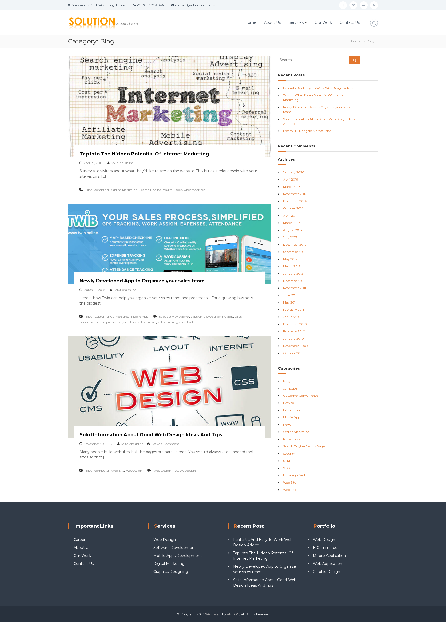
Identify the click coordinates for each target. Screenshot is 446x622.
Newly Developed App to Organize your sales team (142, 281)
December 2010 (295, 324)
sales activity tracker (174, 316)
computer (101, 190)
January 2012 (293, 273)
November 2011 (294, 288)
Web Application (327, 563)
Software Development (174, 547)
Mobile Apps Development (177, 555)
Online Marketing (124, 190)
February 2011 (293, 310)
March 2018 (292, 187)
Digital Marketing (169, 563)
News (287, 424)
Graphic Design (326, 571)
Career (79, 539)
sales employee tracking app (212, 316)
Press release (292, 439)
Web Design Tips (165, 470)
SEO (286, 468)
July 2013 (290, 237)
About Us (272, 22)
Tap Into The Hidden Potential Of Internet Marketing (144, 154)
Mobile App (139, 316)
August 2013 (292, 230)
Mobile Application (329, 555)
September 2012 (295, 252)
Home (250, 22)
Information (292, 410)
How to (288, 403)
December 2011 (294, 281)
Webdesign (134, 470)
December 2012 (294, 244)
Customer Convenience (111, 316)
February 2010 (294, 331)
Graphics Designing (170, 571)
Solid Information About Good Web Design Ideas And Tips (150, 435)
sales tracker (147, 322)
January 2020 (294, 172)
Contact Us (350, 22)
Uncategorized (194, 190)
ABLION (233, 614)
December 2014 (295, 201)
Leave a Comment (165, 444)
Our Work (323, 22)
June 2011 (290, 295)
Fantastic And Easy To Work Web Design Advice (318, 88)
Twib (190, 322)
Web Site (117, 470)
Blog (89, 190)
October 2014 (293, 208)
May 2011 (290, 302)
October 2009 (294, 353)
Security (289, 453)
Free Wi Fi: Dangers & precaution (307, 131)
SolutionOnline (122, 163)
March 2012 (291, 266)
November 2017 (295, 194)
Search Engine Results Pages (160, 190)
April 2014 (290, 215)
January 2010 (293, 338)
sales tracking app (171, 322)
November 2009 (295, 346)
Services (296, 22)
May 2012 (290, 259)
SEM (286, 461)
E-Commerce (325, 547)
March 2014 (292, 223)
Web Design (164, 539)
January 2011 (292, 317)
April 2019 (290, 179)
